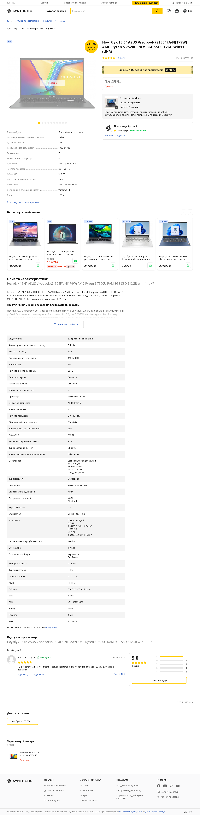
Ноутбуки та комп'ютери (26, 20)
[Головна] (8, 20)
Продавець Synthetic (126, 126)
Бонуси (44, 2)
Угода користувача (33, 811)
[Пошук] (158, 11)
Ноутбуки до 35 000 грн (22, 721)
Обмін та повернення (55, 785)
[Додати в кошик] (38, 265)
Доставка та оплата (54, 790)
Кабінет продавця (170, 796)
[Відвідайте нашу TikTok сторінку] (171, 785)
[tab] (12, 29)
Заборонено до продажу (128, 790)
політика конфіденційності (130, 811)
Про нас (84, 785)
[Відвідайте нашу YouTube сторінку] (178, 785)
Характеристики (35, 28)
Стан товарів (86, 790)
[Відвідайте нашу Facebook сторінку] (158, 785)
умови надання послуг (155, 811)
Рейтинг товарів (88, 800)
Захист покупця (109, 2)
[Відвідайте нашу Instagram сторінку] (165, 785)
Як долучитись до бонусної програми (129, 796)
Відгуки (50, 28)
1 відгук (121, 58)
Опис (22, 28)
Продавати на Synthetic (74, 2)
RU (13, 2)
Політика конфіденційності (55, 811)
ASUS (62, 20)
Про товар (12, 28)
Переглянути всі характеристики (23, 202)
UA (8, 2)
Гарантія (48, 795)
